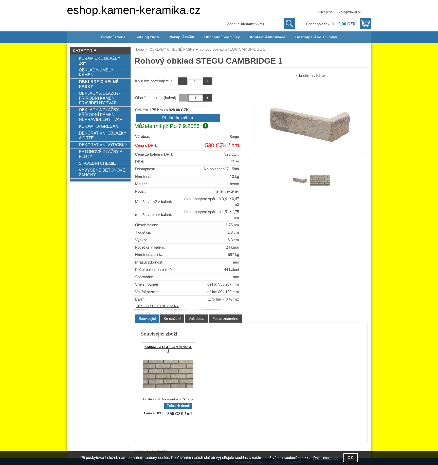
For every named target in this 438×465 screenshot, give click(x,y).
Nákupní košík (181, 37)
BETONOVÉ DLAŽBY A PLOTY (100, 154)
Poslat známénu (225, 319)
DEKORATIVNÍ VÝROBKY (103, 144)
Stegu (234, 137)
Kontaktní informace (267, 37)
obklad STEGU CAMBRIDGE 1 (168, 349)
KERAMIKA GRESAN (98, 126)
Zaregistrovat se (350, 12)
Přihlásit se (325, 12)
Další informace (325, 458)
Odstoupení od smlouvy (316, 37)
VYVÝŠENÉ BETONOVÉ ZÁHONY (102, 172)
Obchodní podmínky (222, 37)
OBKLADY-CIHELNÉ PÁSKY (157, 306)
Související (147, 319)
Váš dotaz (197, 319)
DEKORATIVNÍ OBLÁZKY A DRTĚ (102, 135)
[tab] (147, 318)
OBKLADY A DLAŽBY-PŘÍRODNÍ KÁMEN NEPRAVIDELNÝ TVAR (101, 114)
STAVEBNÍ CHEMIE (97, 163)
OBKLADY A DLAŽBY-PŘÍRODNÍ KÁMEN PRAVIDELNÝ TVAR (99, 98)
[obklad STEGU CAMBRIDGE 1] (168, 374)
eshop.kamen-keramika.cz (134, 10)
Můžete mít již (166, 126)
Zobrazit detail (178, 406)
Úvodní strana (113, 37)
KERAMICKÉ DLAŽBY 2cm (99, 60)
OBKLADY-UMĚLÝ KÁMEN (96, 72)
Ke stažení (172, 319)
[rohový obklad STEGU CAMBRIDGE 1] (310, 125)
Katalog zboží (147, 37)
